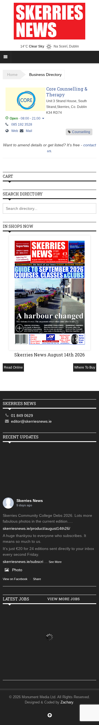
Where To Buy (84, 367)
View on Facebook (15, 579)
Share (37, 579)
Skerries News (29, 500)
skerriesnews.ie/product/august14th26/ (36, 528)
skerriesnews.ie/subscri (23, 561)
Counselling (81, 132)
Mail (29, 131)
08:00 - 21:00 (30, 118)
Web (14, 131)
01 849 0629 (22, 415)
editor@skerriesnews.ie (31, 421)
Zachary (67, 702)
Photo (17, 570)
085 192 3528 (21, 124)
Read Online (13, 367)
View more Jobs (63, 598)
